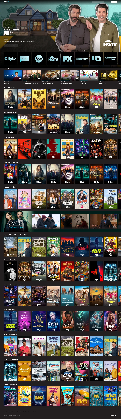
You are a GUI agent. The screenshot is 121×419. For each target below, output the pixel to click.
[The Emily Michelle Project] (53, 199)
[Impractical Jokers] (39, 271)
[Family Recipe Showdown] (110, 371)
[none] (5, 412)
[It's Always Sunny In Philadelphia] (110, 149)
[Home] (6, 2)
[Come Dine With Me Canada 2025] (96, 199)
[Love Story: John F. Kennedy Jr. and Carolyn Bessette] (10, 271)
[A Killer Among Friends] (67, 247)
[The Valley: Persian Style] (96, 296)
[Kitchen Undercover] (110, 124)
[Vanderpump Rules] (39, 296)
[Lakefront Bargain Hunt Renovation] (10, 247)
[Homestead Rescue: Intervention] (82, 346)
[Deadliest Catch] (53, 124)
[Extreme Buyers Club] (39, 346)
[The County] (39, 199)
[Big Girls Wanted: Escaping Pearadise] (67, 321)
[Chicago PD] (110, 174)
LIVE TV (24, 2)
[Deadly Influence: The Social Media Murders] (96, 321)
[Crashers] (82, 124)
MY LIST (29, 2)
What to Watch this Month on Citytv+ (16, 235)
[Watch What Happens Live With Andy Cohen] (10, 296)
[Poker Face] (67, 149)
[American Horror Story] (24, 149)
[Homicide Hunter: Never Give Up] (53, 321)
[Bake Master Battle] (24, 199)
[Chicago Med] (10, 124)
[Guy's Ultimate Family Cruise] (96, 371)
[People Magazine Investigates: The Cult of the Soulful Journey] (24, 321)
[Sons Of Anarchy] (39, 149)
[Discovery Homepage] (82, 58)
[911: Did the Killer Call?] (82, 247)
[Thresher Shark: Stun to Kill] (24, 396)
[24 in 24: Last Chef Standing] (110, 271)
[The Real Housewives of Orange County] (53, 99)
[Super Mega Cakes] (82, 371)
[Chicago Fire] (82, 99)
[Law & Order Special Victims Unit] (10, 99)
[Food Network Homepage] (39, 58)
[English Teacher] (10, 149)
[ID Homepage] (96, 58)
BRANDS (19, 2)
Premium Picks (9, 137)
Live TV (6, 69)
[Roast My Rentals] (24, 346)
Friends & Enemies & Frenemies (14, 285)
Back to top (113, 415)
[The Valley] (96, 99)
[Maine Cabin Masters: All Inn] (53, 346)
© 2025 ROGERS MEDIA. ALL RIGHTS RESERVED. (12, 415)
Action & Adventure (10, 385)
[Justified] (53, 149)
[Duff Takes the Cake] (67, 371)
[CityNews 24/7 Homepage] (110, 58)
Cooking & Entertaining (11, 360)
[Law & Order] (67, 124)
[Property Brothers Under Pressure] (67, 199)
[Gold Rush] (67, 271)
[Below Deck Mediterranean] (24, 99)
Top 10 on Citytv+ (9, 87)
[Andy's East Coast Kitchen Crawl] (82, 199)
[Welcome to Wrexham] (96, 149)
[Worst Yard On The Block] (39, 247)
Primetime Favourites (11, 162)
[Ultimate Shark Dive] (110, 396)
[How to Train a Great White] (96, 396)
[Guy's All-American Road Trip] (53, 371)
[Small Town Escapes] (10, 199)
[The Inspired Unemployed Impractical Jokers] (53, 271)
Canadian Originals (10, 187)
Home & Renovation (10, 335)
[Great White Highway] (39, 396)
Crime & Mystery (9, 310)
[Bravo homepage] (24, 58)
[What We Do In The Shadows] (82, 149)
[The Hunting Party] (96, 271)
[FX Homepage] (67, 58)
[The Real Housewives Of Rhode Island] (53, 296)
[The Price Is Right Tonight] (10, 174)
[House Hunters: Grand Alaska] (96, 346)
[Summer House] (82, 296)
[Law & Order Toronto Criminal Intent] (24, 174)
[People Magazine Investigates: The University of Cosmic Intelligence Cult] (39, 321)
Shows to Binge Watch (11, 260)
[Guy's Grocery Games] (110, 247)
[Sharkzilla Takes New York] (67, 396)
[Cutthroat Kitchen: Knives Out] (39, 371)
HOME (14, 2)
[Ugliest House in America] (53, 247)
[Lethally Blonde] (110, 321)
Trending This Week (10, 112)
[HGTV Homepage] (53, 58)
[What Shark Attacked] (82, 396)
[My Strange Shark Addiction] (53, 396)
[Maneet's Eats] (24, 371)
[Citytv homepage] (10, 58)
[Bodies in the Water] (82, 321)
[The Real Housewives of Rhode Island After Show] (67, 296)
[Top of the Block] (110, 199)
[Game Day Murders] (96, 247)
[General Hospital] (110, 99)
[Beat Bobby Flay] (24, 124)
